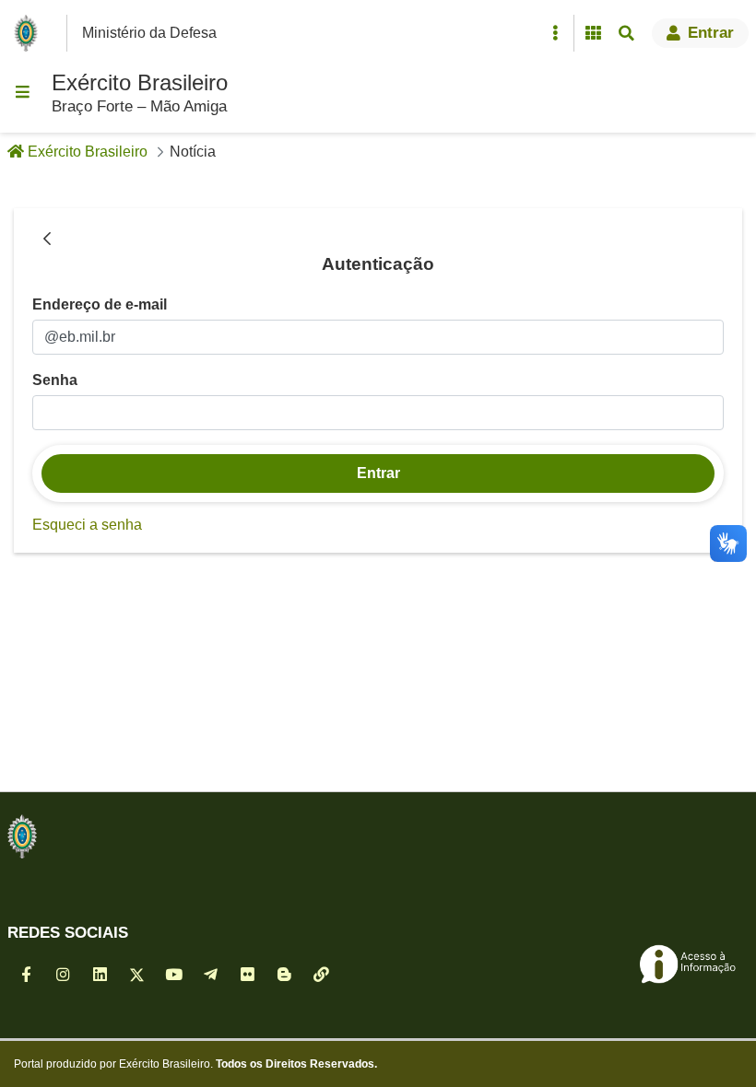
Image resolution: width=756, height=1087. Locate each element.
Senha (54, 380)
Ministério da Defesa (149, 33)
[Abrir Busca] (626, 33)
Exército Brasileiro (140, 82)
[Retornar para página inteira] (47, 239)
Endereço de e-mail (99, 304)
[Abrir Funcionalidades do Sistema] (593, 33)
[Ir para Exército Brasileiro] (29, 33)
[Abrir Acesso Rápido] (555, 33)
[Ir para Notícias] (22, 836)
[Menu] (22, 92)
